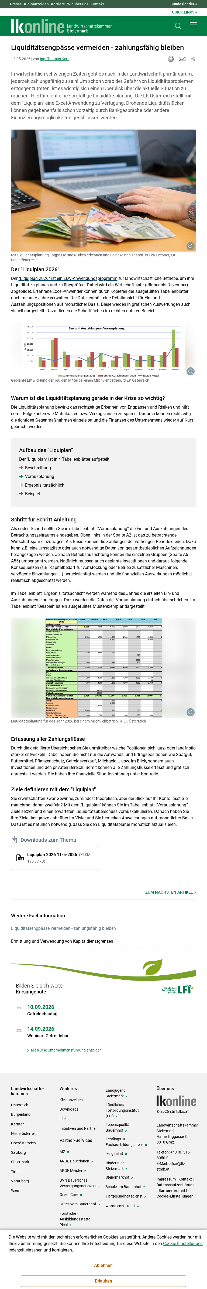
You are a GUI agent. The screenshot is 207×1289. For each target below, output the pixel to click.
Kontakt (97, 4)
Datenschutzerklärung (176, 1185)
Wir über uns (77, 4)
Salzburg (18, 1152)
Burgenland (20, 1114)
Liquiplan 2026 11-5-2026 (58, 857)
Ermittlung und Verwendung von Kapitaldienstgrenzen (62, 941)
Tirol (14, 1171)
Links (64, 1119)
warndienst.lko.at (120, 1206)
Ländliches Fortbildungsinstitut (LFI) (122, 1110)
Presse (16, 4)
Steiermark (20, 1162)
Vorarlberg (20, 1181)
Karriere (58, 4)
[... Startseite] (61, 26)
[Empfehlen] (182, 59)
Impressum (166, 1179)
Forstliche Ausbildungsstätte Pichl (75, 1219)
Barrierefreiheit (171, 1190)
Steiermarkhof (117, 1177)
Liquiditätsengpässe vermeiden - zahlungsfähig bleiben (63, 928)
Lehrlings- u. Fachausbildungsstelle (124, 1142)
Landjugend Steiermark (116, 1093)
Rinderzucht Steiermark (116, 1166)
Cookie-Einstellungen (175, 1196)
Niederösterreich (25, 1133)
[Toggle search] (178, 26)
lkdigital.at (114, 1153)
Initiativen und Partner (78, 1128)
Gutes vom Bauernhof (78, 1204)
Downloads (69, 1109)
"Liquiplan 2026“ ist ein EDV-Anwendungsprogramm (68, 278)
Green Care (69, 1194)
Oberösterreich (23, 1143)
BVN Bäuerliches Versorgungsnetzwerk (78, 1183)
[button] (193, 25)
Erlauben (103, 1281)
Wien (15, 1190)
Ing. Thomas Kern (55, 59)
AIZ (62, 1151)
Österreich (19, 1105)
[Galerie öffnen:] (103, 191)
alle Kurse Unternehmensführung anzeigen (66, 1050)
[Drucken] (171, 59)
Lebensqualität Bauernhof (118, 1127)
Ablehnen (103, 1265)
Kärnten (18, 1124)
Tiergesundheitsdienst (124, 1196)
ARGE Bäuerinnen (74, 1161)
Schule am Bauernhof (124, 1187)
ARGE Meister (71, 1170)
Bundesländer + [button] (183, 4)
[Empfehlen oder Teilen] (193, 59)
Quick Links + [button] (184, 12)
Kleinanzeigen (36, 4)
